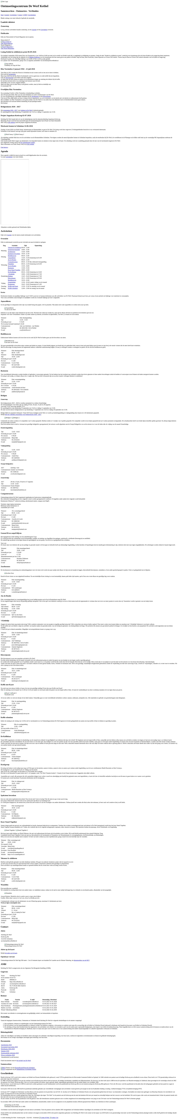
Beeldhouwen (12, 256)
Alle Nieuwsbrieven (7, 43)
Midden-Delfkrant (34, 57)
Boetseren (11, 268)
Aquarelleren (12, 258)
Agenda (6, 15)
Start (2, 15)
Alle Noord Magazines (7, 48)
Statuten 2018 (5, 1051)
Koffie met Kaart (13, 286)
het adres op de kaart (11, 953)
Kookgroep (11, 284)
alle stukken (11, 122)
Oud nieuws (4, 147)
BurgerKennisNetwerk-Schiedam (25, 1067)
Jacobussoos (12, 74)
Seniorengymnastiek (14, 249)
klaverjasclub (9, 77)
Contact (20, 15)
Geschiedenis (32, 15)
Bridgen (10, 276)
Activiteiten (13, 15)
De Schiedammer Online (27, 142)
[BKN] (3, 1067)
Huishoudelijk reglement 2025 (10, 1053)
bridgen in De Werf (26, 110)
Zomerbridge (12, 282)
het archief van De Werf (24, 1060)
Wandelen (11, 264)
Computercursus (13, 262)
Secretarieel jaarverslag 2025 (9, 1047)
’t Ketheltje (11, 274)
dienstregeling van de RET (81, 960)
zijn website (30, 144)
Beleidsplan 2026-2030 (8, 1049)
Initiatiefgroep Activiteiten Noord (26, 1069)
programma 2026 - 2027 (10, 110)
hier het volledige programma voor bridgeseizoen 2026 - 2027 (23, 414)
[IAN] (3, 1069)
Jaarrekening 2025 (6, 1045)
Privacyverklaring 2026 (8, 1055)
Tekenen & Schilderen (14, 247)
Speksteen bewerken (14, 253)
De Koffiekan (12, 272)
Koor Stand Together (14, 270)
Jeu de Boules (12, 260)
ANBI (25, 15)
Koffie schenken (13, 288)
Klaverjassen (47, 96)
